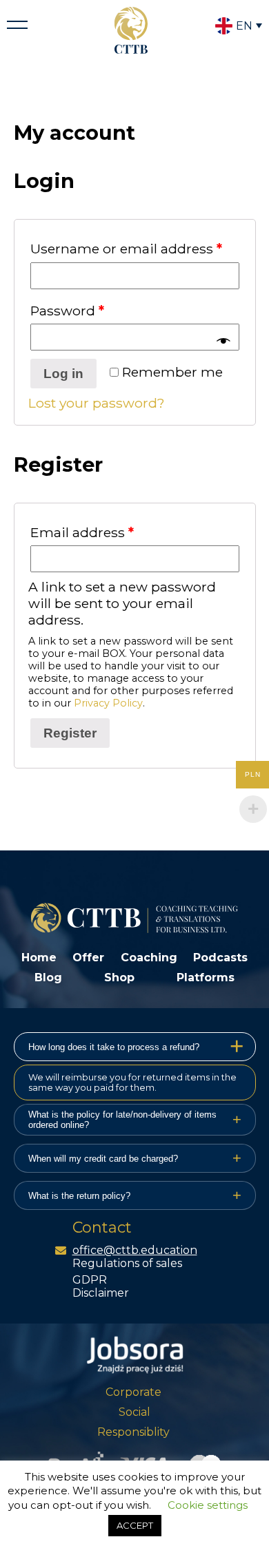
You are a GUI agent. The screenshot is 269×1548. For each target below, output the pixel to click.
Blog (48, 977)
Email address (82, 532)
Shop (119, 977)
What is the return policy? (134, 1195)
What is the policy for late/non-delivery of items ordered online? (134, 1119)
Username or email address (126, 248)
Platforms (206, 977)
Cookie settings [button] (208, 1505)
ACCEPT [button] (135, 1525)
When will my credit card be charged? (134, 1158)
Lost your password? (96, 403)
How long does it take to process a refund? (136, 1046)
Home (39, 957)
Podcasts (220, 957)
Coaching (149, 957)
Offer (88, 957)
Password (67, 310)
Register (70, 733)
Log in (63, 373)
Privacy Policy (108, 703)
